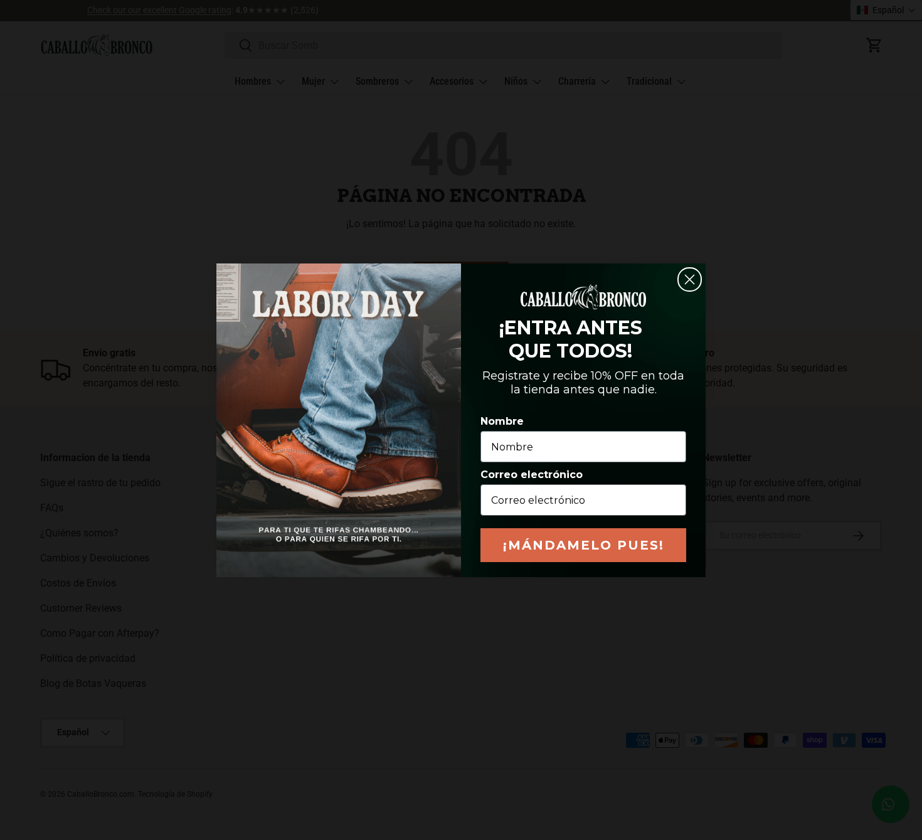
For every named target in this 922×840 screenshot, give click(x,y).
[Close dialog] (690, 279)
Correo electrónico (531, 475)
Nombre (502, 421)
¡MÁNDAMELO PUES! (583, 545)
